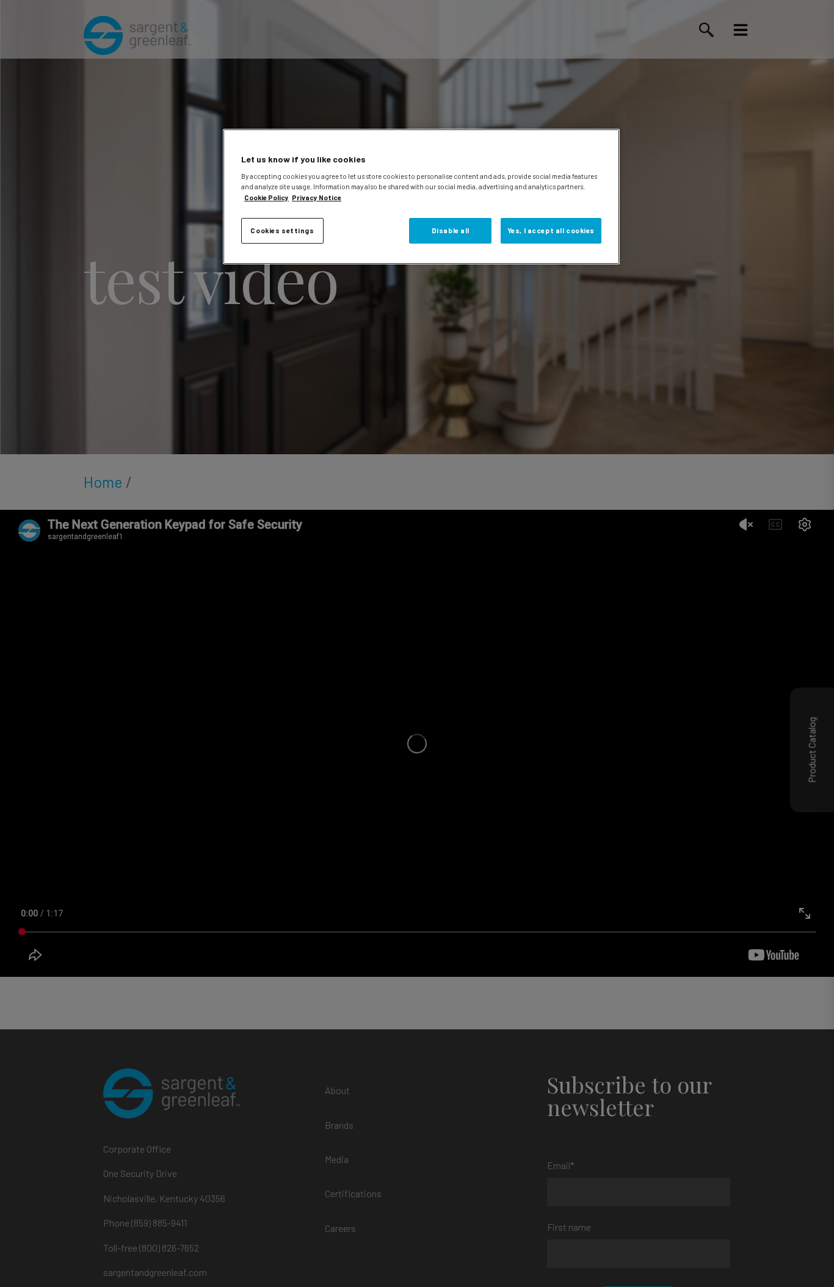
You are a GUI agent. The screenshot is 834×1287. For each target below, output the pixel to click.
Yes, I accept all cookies (551, 230)
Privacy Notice (316, 197)
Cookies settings (282, 230)
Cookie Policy (266, 197)
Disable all (451, 230)
